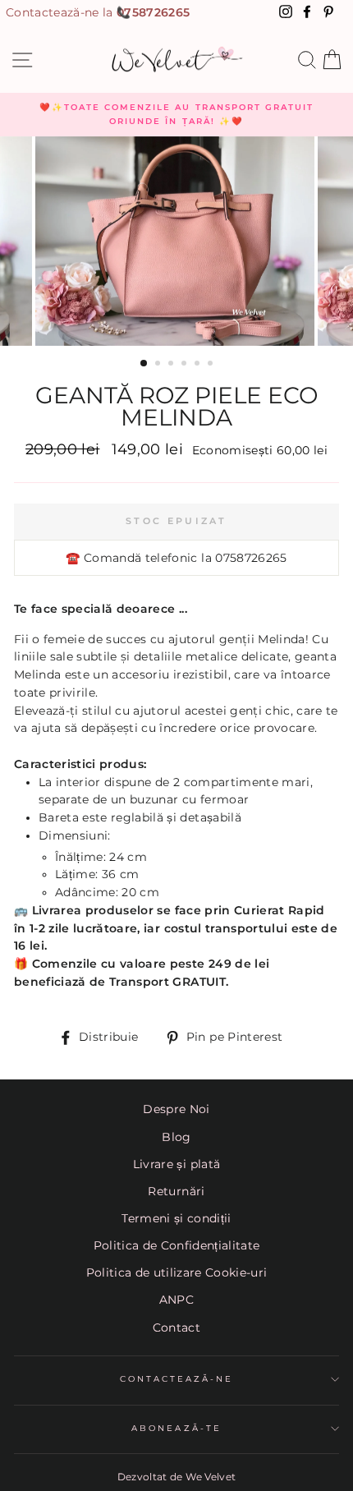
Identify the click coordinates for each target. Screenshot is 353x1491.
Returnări (176, 1191)
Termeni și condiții (176, 1218)
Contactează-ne (177, 1379)
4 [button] (185, 365)
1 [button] (144, 364)
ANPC (176, 1299)
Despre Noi (176, 1109)
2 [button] (159, 365)
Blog (176, 1137)
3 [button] (172, 365)
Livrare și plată (176, 1164)
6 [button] (212, 365)
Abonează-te (176, 1428)
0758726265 (153, 12)
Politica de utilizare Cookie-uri (177, 1272)
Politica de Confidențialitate (177, 1245)
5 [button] (199, 365)
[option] (176, 114)
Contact (176, 1327)
